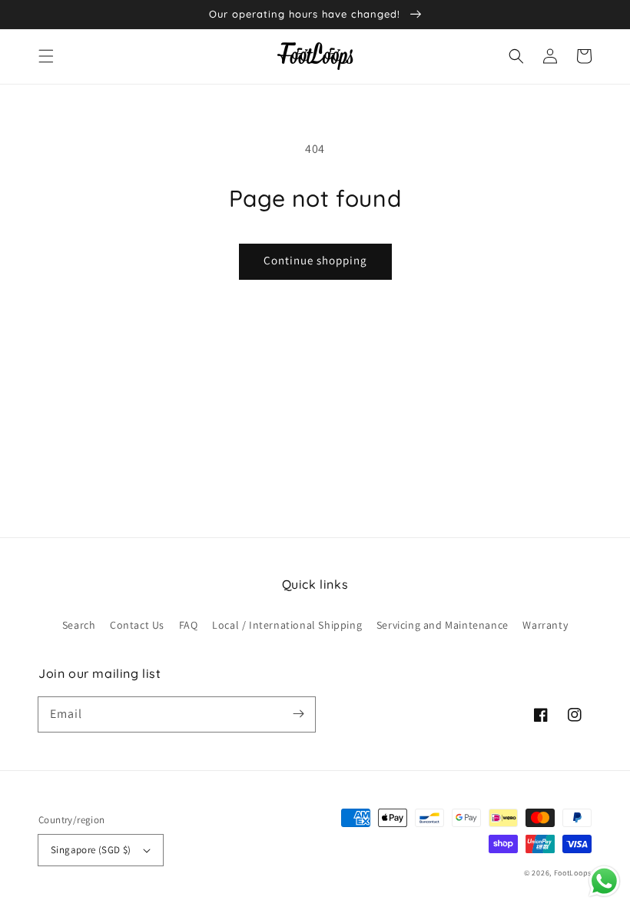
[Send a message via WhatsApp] (604, 881)
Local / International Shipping (287, 625)
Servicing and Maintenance (442, 625)
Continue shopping (315, 260)
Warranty (545, 625)
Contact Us (137, 625)
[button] (46, 56)
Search (79, 625)
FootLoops (573, 873)
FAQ (188, 625)
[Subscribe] (298, 714)
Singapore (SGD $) (91, 849)
